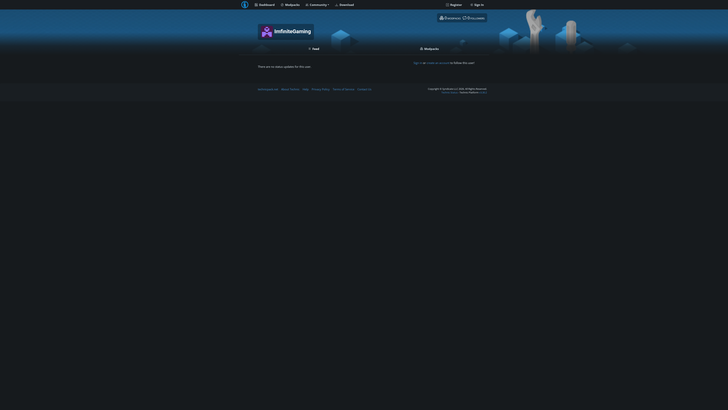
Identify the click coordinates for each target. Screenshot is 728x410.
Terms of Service (343, 89)
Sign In (479, 5)
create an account (438, 63)
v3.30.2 (483, 92)
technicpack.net (268, 89)
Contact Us (364, 89)
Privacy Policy (321, 89)
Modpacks (292, 5)
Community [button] (318, 5)
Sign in (417, 63)
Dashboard (266, 5)
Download (346, 5)
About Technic (290, 89)
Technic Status (449, 92)
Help (306, 89)
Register (456, 5)
